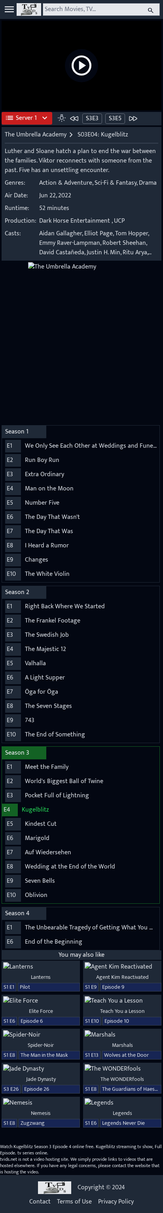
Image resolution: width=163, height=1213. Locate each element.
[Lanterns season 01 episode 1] (41, 967)
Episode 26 (36, 1089)
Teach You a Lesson (122, 1011)
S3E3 (92, 118)
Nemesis (41, 1113)
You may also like (81, 955)
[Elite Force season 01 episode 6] (41, 1001)
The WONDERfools (122, 1079)
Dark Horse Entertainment (74, 221)
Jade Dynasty (41, 1079)
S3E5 (115, 118)
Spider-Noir (41, 1045)
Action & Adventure (65, 183)
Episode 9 (113, 987)
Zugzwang (33, 1123)
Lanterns (41, 977)
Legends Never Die (123, 1123)
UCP (119, 221)
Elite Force (41, 1011)
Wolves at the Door (126, 1055)
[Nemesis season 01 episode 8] (41, 1103)
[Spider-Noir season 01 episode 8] (41, 1035)
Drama (148, 183)
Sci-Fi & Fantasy (115, 183)
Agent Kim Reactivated (122, 977)
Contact (40, 1202)
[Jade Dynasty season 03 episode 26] (41, 1069)
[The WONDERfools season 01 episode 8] (122, 1069)
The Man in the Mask (44, 1055)
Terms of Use (74, 1202)
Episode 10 (116, 1021)
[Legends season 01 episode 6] (122, 1103)
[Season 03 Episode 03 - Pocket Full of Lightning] (74, 118)
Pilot (25, 987)
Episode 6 (32, 1021)
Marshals (122, 1045)
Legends (122, 1113)
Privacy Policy (116, 1202)
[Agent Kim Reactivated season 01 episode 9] (122, 967)
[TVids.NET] (29, 9)
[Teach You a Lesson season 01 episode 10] (122, 1001)
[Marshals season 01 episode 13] (122, 1035)
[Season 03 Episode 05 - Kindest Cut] (133, 118)
